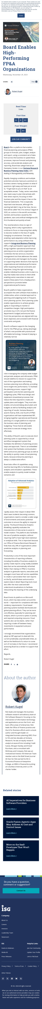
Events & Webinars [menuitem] (8, 948)
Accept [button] (21, 15)
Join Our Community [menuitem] (33, 948)
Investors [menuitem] (5, 929)
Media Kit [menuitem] (5, 952)
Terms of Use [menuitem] (19, 966)
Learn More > (11, 809)
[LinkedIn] (17, 664)
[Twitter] (14, 664)
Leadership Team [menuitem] (7, 933)
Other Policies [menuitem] (6, 973)
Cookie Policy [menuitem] (32, 966)
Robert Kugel (14, 706)
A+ (25, 120)
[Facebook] (11, 664)
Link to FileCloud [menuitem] (32, 956)
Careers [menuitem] (4, 924)
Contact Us (21, 890)
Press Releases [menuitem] (7, 956)
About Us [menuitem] (5, 920)
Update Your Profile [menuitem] (33, 952)
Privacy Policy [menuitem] (6, 966)
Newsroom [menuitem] (5, 937)
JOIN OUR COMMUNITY (21, 139)
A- (16, 120)
